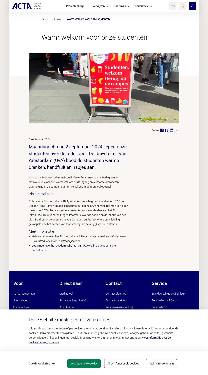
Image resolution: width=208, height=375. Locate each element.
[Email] (178, 130)
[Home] (43, 19)
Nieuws (56, 19)
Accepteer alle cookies (84, 363)
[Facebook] (167, 130)
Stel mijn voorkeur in (161, 363)
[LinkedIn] (172, 130)
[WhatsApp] (162, 130)
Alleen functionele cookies (123, 363)
